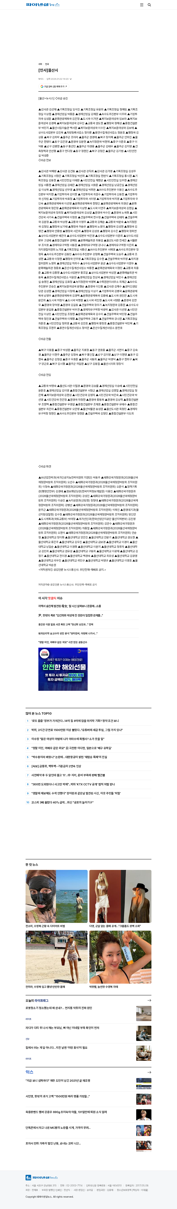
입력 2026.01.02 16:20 (57, 79)
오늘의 (37, 1000)
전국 (47, 64)
